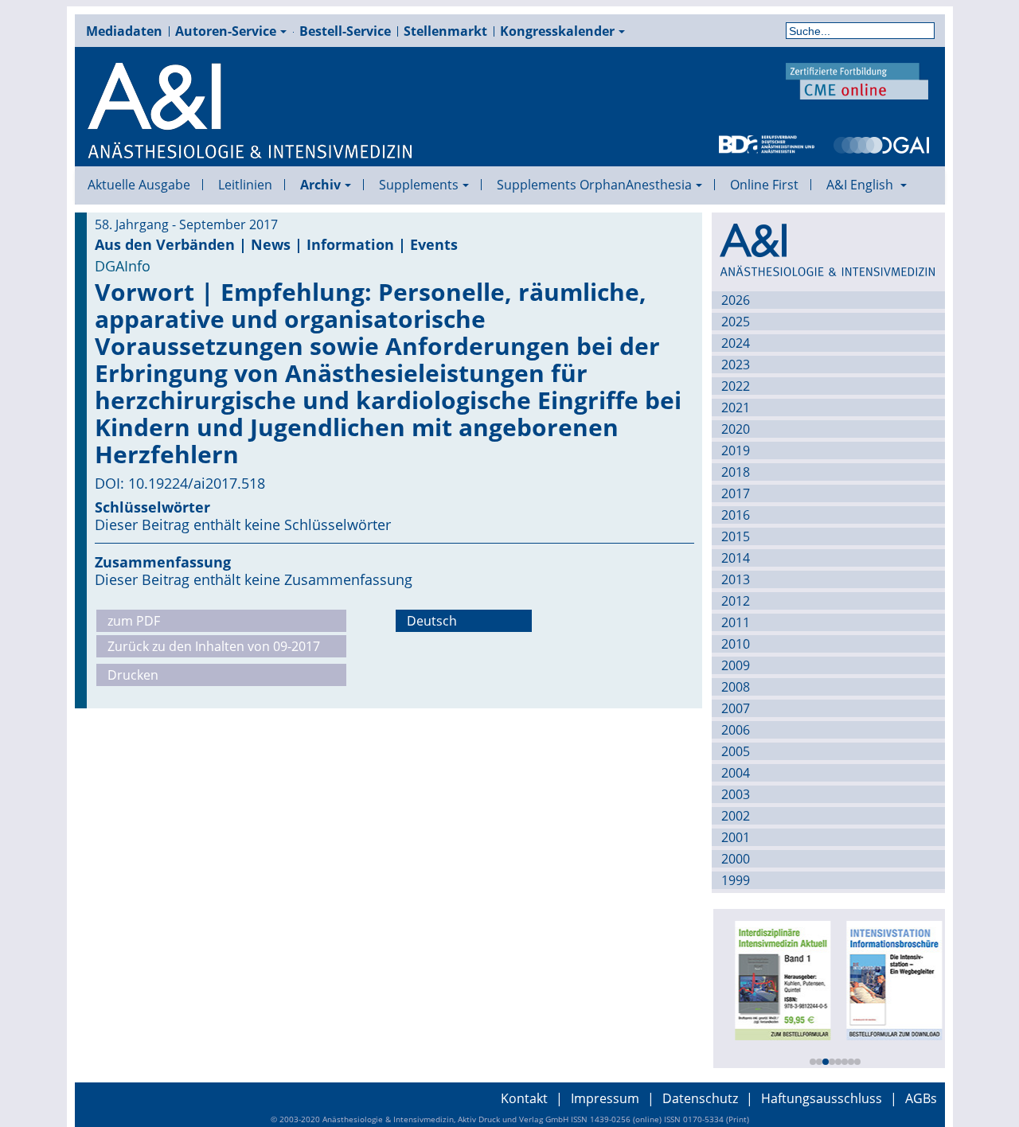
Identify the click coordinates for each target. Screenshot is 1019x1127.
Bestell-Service (345, 31)
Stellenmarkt (445, 31)
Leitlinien (245, 184)
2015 (735, 536)
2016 (735, 515)
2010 (735, 644)
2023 (735, 364)
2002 (735, 816)
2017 (735, 493)
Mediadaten (124, 31)
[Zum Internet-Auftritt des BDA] (766, 143)
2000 (735, 859)
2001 (735, 837)
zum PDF (133, 621)
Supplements (419, 184)
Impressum (605, 1098)
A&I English (861, 184)
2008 (735, 687)
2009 (735, 665)
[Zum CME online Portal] (857, 79)
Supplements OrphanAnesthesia (594, 184)
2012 (735, 601)
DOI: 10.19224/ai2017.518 (180, 483)
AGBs (921, 1098)
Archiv (320, 184)
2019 (735, 450)
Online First (764, 184)
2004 (735, 773)
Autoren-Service (225, 31)
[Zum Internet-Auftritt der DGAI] (881, 143)
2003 (735, 794)
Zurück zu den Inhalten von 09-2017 (213, 646)
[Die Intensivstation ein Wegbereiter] (890, 979)
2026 (735, 300)
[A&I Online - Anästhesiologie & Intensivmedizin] (251, 111)
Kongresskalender (557, 31)
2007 (735, 708)
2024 (735, 343)
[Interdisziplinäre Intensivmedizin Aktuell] (778, 979)
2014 (735, 558)
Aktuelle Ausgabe (139, 184)
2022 (735, 386)
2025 (735, 321)
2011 (735, 622)
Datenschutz (700, 1098)
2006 (735, 730)
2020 (735, 429)
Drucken (132, 675)
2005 (735, 751)
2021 (735, 407)
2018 (735, 472)
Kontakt (524, 1098)
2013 (735, 579)
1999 (735, 880)
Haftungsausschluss (821, 1098)
